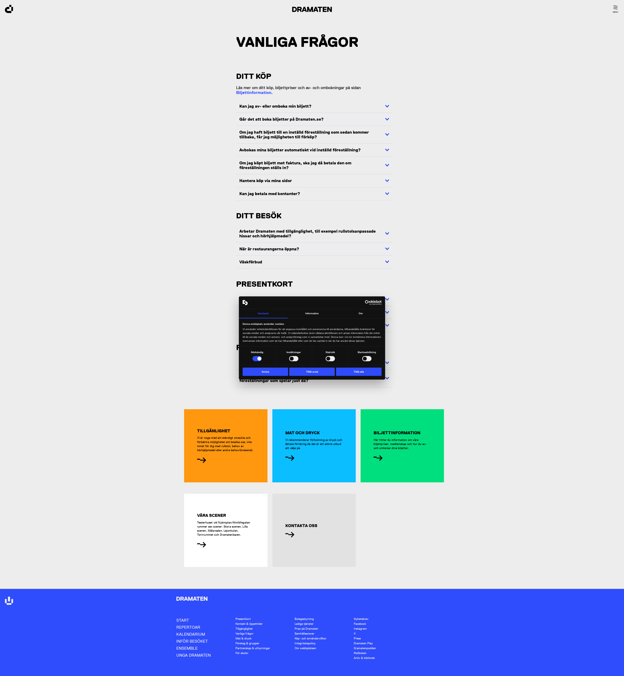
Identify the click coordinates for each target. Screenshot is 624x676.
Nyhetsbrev (361, 619)
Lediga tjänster (304, 623)
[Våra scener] (201, 544)
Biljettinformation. (254, 92)
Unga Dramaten (193, 655)
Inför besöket (192, 641)
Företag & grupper (247, 643)
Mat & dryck (243, 638)
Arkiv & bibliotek (364, 658)
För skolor (241, 653)
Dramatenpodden (365, 648)
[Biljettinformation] (378, 458)
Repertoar (188, 627)
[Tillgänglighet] (201, 460)
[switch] (293, 358)
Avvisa (265, 371)
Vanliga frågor (244, 633)
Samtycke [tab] (263, 313)
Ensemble (187, 648)
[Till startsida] (9, 601)
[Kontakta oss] (289, 534)
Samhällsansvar (304, 633)
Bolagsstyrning (304, 619)
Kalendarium (190, 634)
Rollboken (360, 653)
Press (357, 638)
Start (182, 620)
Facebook (360, 623)
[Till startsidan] (9, 9)
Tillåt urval (312, 371)
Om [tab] (361, 313)
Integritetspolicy (305, 643)
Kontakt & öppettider (249, 623)
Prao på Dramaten (306, 628)
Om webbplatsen (305, 648)
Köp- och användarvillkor (310, 638)
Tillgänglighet (244, 628)
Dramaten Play (363, 643)
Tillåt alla (359, 371)
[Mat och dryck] (289, 458)
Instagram (360, 628)
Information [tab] (312, 313)
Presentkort (243, 619)
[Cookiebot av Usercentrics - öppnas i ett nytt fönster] (367, 302)
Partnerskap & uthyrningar (252, 648)
